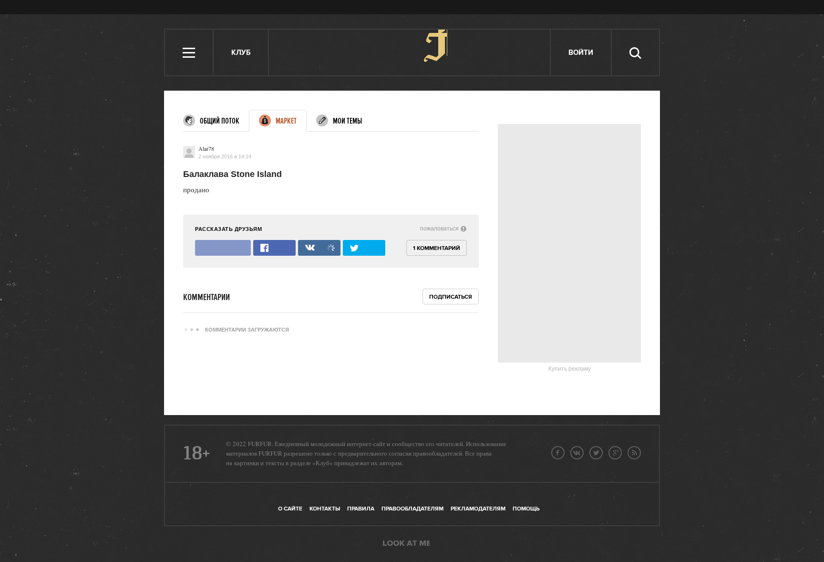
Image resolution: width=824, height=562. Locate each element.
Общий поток (219, 121)
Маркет (286, 121)
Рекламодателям (478, 508)
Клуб (240, 52)
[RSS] (634, 452)
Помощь (526, 508)
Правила (360, 508)
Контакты (324, 508)
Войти (580, 52)
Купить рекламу (569, 369)
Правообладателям (412, 508)
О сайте (290, 508)
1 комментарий (436, 248)
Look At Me (406, 544)
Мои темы (347, 121)
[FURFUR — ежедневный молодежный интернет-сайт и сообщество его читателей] (410, 52)
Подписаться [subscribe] (450, 297)
